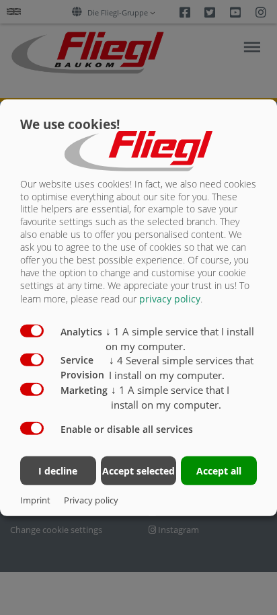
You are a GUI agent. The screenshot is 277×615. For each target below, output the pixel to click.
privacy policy (169, 298)
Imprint (35, 500)
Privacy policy (91, 500)
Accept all (218, 470)
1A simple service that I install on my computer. (180, 339)
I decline (57, 470)
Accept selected (138, 470)
